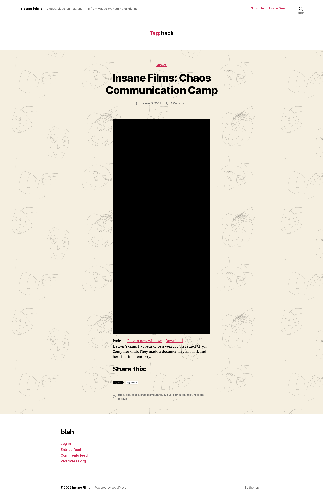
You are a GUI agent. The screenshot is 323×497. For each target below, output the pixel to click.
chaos (135, 394)
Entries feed (71, 450)
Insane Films (31, 8)
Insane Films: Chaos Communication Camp (161, 83)
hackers (198, 394)
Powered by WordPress (110, 487)
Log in (66, 444)
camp (120, 394)
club (169, 394)
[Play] (161, 226)
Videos (161, 64)
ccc (128, 394)
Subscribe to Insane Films (268, 8)
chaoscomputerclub (152, 394)
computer (179, 394)
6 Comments (179, 103)
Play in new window (144, 341)
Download (174, 341)
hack (189, 394)
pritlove (122, 398)
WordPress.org (73, 461)
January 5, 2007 (151, 103)
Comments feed (74, 455)
